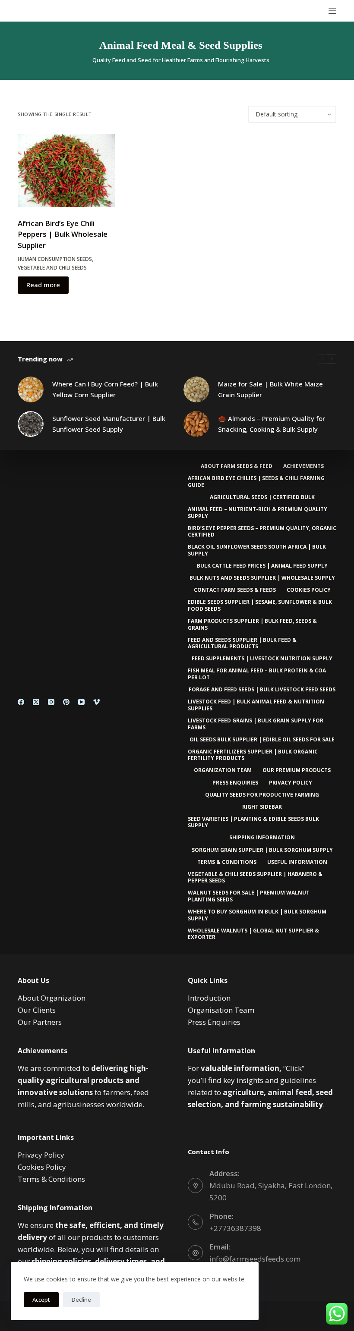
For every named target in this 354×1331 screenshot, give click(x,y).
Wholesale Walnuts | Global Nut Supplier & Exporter (253, 934)
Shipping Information (262, 837)
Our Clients (37, 1010)
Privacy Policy (290, 782)
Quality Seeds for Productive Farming (262, 794)
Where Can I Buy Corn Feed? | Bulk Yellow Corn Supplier (105, 389)
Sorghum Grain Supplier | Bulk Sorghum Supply (262, 850)
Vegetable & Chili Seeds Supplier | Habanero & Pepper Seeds (255, 877)
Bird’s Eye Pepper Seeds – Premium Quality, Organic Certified (262, 531)
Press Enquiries (235, 782)
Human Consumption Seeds (55, 259)
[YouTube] (81, 702)
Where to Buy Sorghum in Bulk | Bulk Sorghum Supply (257, 915)
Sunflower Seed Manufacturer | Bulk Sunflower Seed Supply (108, 423)
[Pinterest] (66, 702)
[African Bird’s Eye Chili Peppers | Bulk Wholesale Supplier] (66, 170)
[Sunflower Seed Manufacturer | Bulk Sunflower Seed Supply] (31, 424)
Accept (41, 1299)
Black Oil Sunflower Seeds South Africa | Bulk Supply (257, 550)
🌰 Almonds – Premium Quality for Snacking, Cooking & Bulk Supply (271, 423)
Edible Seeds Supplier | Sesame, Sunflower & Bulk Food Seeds (260, 605)
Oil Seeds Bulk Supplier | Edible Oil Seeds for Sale (262, 739)
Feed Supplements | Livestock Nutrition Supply (262, 658)
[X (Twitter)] (36, 702)
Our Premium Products (296, 770)
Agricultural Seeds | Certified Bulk (262, 497)
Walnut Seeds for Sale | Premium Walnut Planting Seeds (249, 896)
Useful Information (297, 862)
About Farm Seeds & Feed (236, 466)
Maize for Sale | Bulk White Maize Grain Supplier (270, 389)
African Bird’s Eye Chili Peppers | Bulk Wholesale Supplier (62, 234)
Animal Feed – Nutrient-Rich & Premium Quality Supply (257, 512)
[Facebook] (21, 702)
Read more (43, 284)
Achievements (303, 466)
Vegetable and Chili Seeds (52, 267)
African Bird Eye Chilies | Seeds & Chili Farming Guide (256, 481)
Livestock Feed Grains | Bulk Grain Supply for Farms (255, 724)
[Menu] (332, 11)
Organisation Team (221, 1010)
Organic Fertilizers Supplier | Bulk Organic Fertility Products (253, 755)
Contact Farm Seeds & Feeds (235, 590)
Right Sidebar (262, 807)
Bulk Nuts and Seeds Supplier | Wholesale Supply (262, 577)
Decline (81, 1299)
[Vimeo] (96, 702)
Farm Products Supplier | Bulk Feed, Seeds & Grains (252, 624)
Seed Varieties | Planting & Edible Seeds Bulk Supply (253, 822)
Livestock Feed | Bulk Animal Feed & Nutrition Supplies (256, 705)
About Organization (51, 998)
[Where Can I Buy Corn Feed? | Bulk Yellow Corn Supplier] (31, 389)
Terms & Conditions (226, 862)
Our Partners (40, 1022)
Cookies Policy (309, 590)
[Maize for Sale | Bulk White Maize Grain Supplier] (196, 389)
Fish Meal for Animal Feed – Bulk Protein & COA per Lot (257, 674)
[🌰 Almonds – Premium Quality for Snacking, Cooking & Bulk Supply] (196, 424)
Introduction (209, 998)
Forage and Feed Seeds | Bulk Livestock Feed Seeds (262, 689)
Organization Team (223, 770)
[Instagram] (51, 702)
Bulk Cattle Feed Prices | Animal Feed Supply (262, 565)
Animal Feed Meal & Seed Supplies (180, 45)
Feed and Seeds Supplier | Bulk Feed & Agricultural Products (242, 643)
